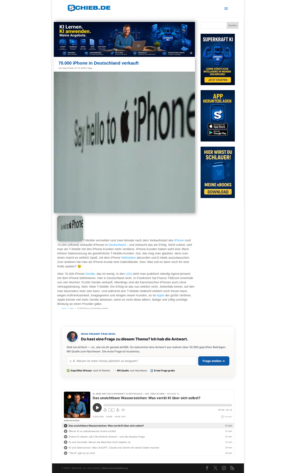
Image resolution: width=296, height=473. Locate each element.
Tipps (89, 68)
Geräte (90, 273)
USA (129, 273)
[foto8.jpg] (70, 240)
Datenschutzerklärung (115, 468)
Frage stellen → (214, 361)
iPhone (179, 240)
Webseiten (128, 257)
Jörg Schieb (67, 68)
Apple (160, 295)
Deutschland (117, 245)
